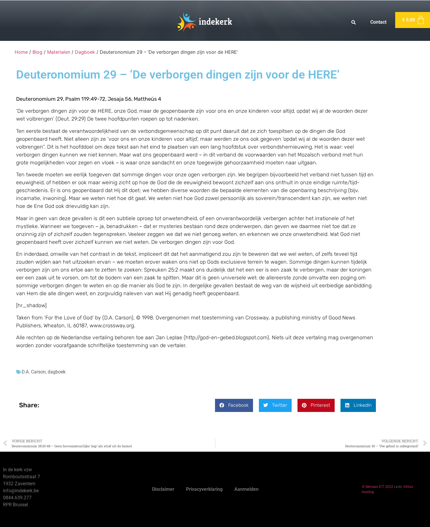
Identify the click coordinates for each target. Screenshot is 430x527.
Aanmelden (246, 489)
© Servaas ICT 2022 (377, 487)
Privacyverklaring (204, 489)
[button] (234, 405)
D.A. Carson (34, 372)
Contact (378, 22)
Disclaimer (163, 489)
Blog (37, 52)
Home (21, 52)
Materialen (58, 52)
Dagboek (85, 52)
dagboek (57, 372)
